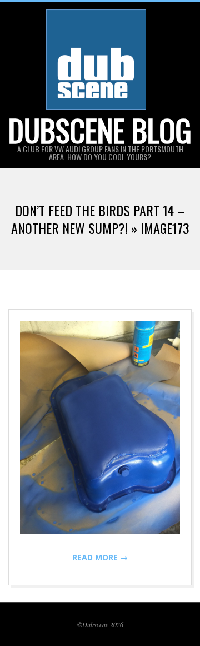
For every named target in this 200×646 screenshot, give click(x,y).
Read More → (100, 557)
